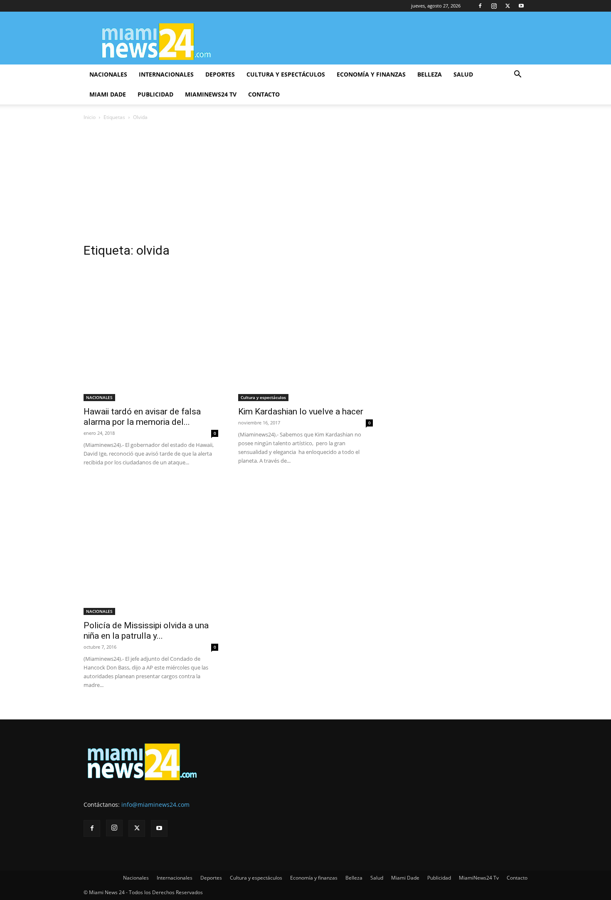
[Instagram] (494, 6)
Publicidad (155, 94)
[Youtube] (521, 6)
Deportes (220, 74)
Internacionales (166, 74)
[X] (507, 6)
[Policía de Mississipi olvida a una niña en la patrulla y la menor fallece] (151, 547)
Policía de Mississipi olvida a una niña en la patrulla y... (146, 630)
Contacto (264, 94)
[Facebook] (480, 6)
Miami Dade (107, 94)
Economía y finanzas (371, 74)
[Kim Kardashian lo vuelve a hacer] (305, 333)
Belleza (429, 74)
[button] (517, 75)
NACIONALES (99, 397)
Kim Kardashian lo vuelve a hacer (300, 412)
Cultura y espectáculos (285, 74)
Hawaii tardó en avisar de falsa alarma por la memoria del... (142, 417)
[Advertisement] (305, 184)
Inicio (90, 117)
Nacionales (108, 74)
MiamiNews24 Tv (211, 94)
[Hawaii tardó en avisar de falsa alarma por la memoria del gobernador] (151, 333)
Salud (463, 74)
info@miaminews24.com (155, 804)
